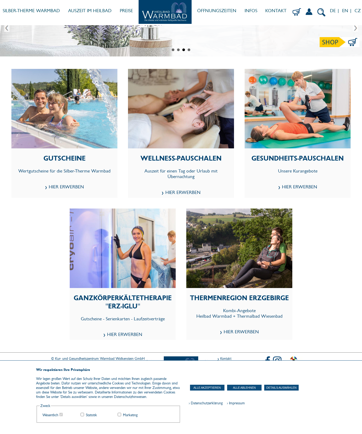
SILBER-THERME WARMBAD (31, 11)
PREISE (126, 11)
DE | (334, 11)
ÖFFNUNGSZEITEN (216, 11)
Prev (7, 28)
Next (355, 28)
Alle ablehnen (244, 387)
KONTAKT (275, 11)
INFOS (251, 11)
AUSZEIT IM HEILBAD (90, 11)
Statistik (91, 415)
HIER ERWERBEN (66, 187)
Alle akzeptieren (207, 387)
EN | (347, 11)
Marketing (130, 415)
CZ (358, 11)
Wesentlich (50, 415)
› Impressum (234, 403)
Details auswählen (281, 387)
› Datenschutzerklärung (206, 403)
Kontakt (225, 358)
